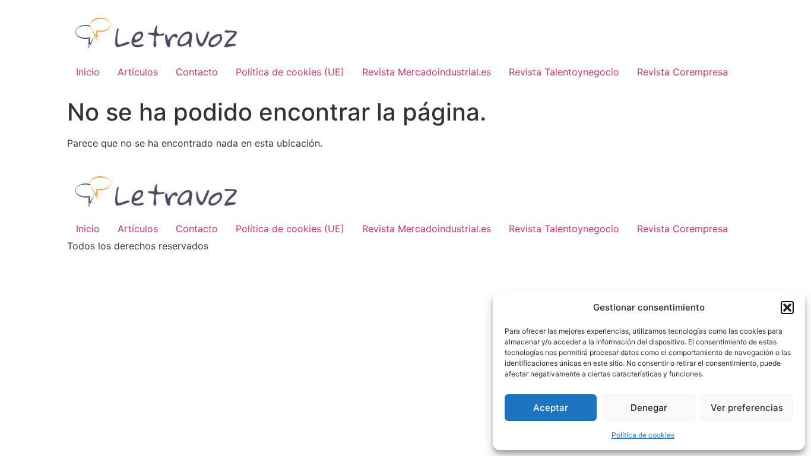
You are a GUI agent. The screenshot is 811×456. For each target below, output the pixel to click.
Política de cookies (643, 434)
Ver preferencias (747, 407)
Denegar (649, 407)
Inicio (88, 72)
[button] (787, 308)
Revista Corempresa (682, 72)
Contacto (197, 72)
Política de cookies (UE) (290, 72)
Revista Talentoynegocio (564, 72)
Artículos (138, 72)
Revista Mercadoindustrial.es (426, 72)
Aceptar (550, 407)
